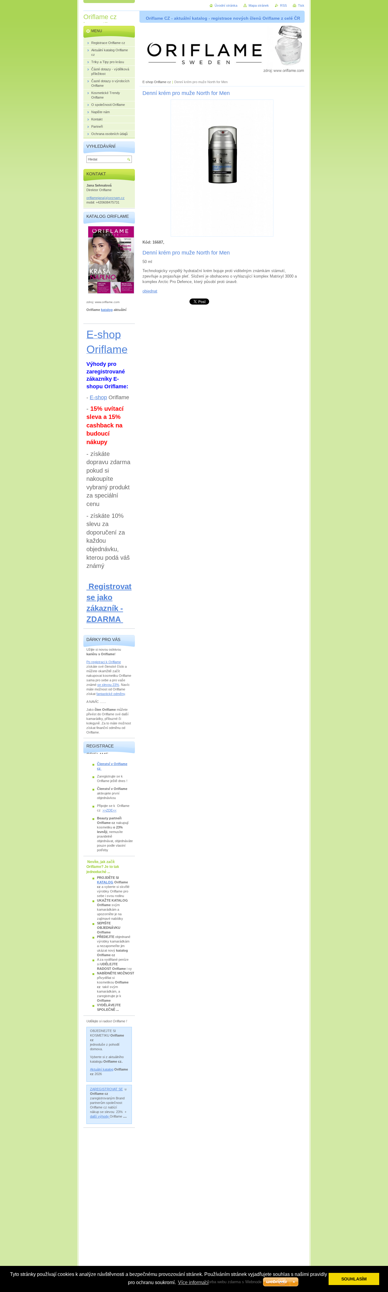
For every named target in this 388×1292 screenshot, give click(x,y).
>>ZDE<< (109, 810)
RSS (283, 5)
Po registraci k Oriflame (103, 662)
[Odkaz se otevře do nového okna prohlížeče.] (222, 235)
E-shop (98, 397)
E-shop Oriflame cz (157, 82)
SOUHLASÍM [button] (354, 1279)
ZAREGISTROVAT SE (106, 1089)
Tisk (301, 5)
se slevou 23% (108, 684)
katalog (107, 310)
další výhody (100, 1116)
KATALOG (105, 882)
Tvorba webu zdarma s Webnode (233, 1282)
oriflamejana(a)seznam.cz (105, 198)
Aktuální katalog (101, 1069)
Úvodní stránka (226, 5)
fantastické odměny (110, 694)
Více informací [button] (193, 1282)
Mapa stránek (259, 5)
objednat (149, 291)
